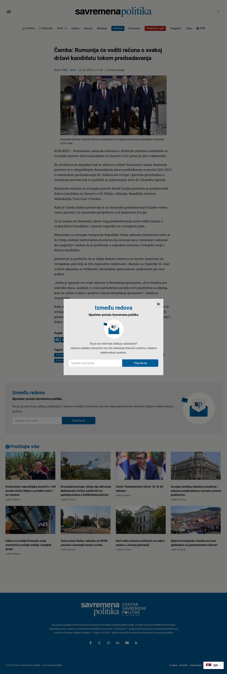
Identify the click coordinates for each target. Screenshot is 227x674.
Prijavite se (140, 363)
